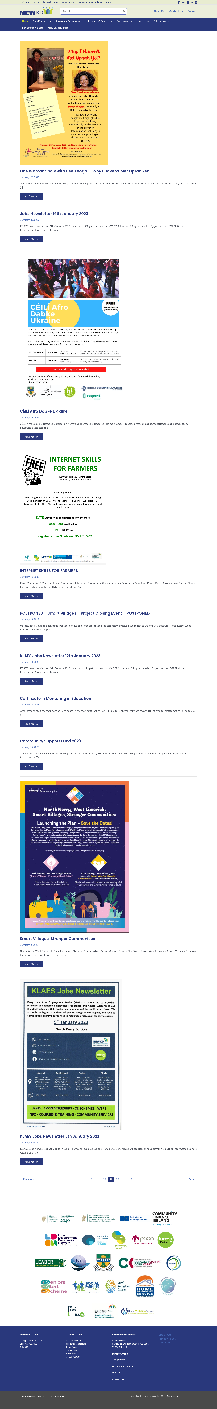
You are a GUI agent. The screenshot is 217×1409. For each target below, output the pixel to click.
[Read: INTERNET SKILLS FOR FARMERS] (63, 507)
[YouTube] (192, 2)
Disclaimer (164, 1334)
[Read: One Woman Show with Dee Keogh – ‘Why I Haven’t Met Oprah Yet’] (64, 102)
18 (104, 1179)
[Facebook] (179, 2)
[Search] (125, 11)
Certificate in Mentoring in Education (55, 698)
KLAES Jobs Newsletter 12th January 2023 (60, 656)
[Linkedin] (196, 2)
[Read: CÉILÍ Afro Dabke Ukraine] (73, 329)
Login (191, 11)
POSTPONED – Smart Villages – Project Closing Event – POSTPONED (85, 613)
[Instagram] (187, 2)
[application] (49, 21)
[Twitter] (183, 2)
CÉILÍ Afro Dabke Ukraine (44, 411)
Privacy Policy (167, 1338)
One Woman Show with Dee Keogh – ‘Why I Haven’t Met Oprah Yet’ (85, 171)
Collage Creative (171, 1396)
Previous (27, 1179)
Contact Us (176, 11)
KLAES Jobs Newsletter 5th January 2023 (59, 1136)
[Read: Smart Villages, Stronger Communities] (74, 856)
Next (192, 1179)
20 (117, 1179)
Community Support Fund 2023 (50, 741)
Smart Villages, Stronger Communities (57, 938)
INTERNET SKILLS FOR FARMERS (49, 570)
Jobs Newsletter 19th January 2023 (54, 213)
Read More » (31, 195)
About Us (159, 11)
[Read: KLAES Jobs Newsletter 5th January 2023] (71, 1054)
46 (130, 1179)
